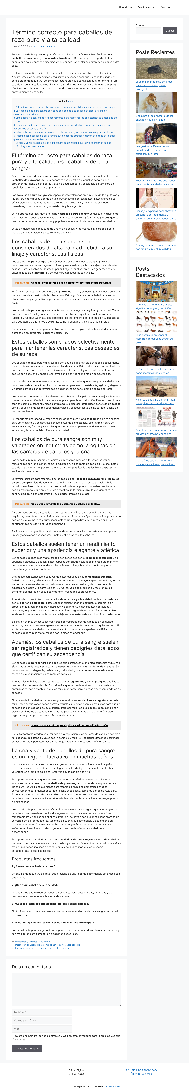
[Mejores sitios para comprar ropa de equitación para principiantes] (156, 387)
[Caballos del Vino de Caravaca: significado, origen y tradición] (156, 292)
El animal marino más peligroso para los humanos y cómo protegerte (154, 85)
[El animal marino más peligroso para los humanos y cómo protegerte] (156, 69)
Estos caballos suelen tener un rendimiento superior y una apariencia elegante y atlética (63, 132)
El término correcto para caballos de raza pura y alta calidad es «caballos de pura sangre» (65, 107)
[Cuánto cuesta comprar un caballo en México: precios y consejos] (156, 417)
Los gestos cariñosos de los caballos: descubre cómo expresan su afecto (152, 150)
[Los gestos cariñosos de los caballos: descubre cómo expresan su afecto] (156, 134)
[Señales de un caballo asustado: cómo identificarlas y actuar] (156, 357)
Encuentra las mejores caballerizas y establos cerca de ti (43, 948)
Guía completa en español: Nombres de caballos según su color (154, 339)
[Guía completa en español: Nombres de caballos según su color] (156, 322)
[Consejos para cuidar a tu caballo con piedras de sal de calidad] (156, 233)
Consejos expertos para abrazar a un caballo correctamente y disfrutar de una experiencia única (156, 215)
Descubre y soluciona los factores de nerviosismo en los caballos (47, 945)
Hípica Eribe (125, 7)
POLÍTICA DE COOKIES (139, 1073)
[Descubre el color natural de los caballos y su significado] (156, 103)
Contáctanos (144, 7)
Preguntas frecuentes (30, 146)
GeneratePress (112, 1086)
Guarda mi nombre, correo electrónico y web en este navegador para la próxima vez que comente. (67, 1037)
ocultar (70, 101)
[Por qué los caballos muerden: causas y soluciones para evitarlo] (156, 448)
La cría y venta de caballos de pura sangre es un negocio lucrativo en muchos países (62, 142)
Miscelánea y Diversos (26, 941)
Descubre (165, 7)
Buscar (140, 25)
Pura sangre (44, 941)
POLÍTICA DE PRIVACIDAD (141, 1070)
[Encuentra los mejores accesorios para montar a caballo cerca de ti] (156, 168)
